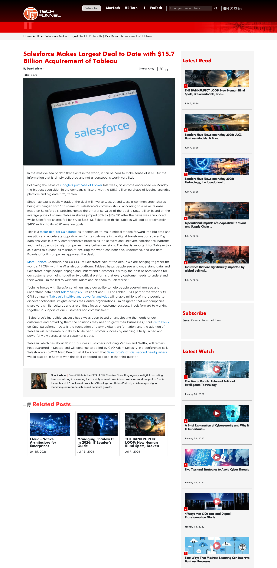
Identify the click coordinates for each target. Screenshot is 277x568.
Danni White (59, 375)
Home (27, 36)
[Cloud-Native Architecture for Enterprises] (50, 424)
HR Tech (131, 8)
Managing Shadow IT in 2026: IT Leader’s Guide (95, 443)
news (34, 74)
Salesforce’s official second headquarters (137, 352)
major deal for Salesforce (58, 231)
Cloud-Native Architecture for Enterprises (43, 443)
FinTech (156, 8)
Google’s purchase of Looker (81, 185)
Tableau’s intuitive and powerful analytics (79, 296)
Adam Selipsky (71, 292)
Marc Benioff (36, 261)
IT (143, 8)
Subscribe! (91, 8)
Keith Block (161, 322)
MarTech (113, 8)
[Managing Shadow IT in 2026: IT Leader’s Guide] (97, 424)
